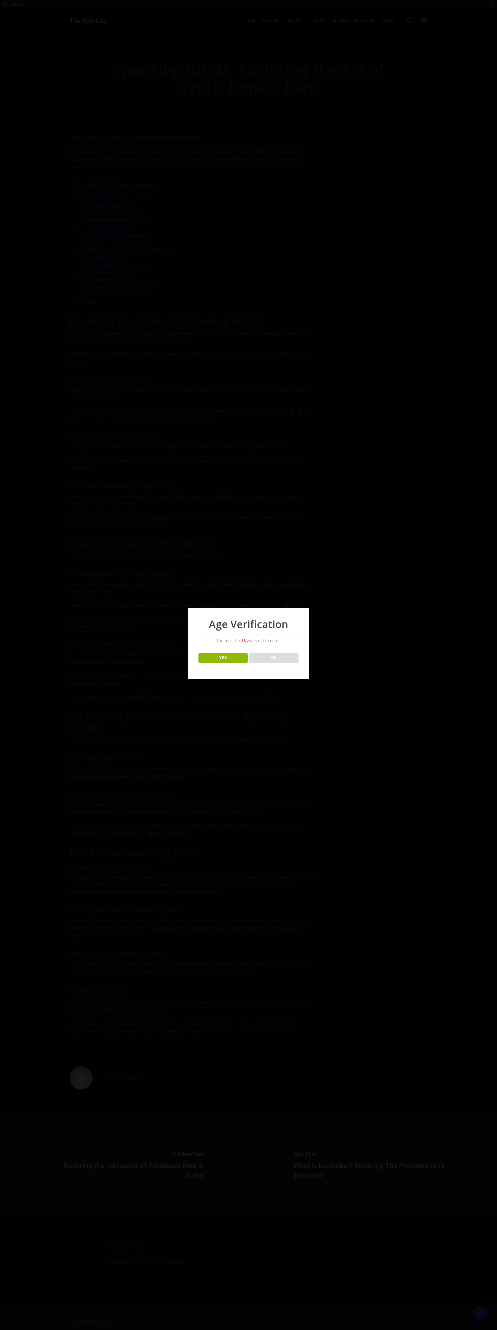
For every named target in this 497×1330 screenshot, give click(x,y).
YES (223, 658)
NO (274, 658)
